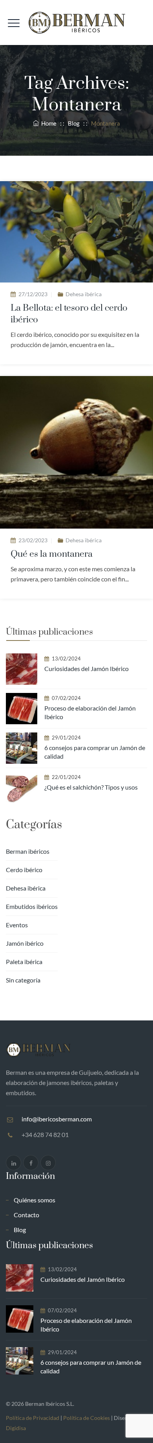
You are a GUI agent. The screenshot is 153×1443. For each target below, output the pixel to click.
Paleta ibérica (24, 961)
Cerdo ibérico (24, 869)
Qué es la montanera (52, 554)
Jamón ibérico (25, 943)
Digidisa (16, 1428)
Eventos (17, 924)
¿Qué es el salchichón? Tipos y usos (91, 787)
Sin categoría (23, 980)
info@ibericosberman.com (57, 1119)
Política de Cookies (86, 1417)
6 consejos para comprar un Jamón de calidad (94, 752)
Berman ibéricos (27, 851)
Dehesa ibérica (84, 294)
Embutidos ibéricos (32, 906)
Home (47, 123)
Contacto (26, 1214)
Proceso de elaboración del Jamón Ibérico (90, 712)
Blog (20, 1229)
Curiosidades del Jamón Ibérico (86, 668)
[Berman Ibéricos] (76, 22)
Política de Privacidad (32, 1417)
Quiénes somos (34, 1200)
